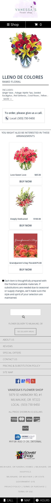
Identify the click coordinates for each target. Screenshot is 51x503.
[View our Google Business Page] (23, 382)
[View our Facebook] (18, 382)
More (6, 99)
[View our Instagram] (28, 382)
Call (9, 500)
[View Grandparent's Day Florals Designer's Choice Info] (25, 245)
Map (26, 500)
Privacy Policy (13, 486)
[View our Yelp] (33, 382)
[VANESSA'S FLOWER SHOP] (25, 17)
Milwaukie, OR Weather (19, 476)
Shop (15, 24)
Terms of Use (25, 491)
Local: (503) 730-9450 (25, 405)
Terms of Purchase (34, 486)
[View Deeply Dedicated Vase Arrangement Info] (25, 201)
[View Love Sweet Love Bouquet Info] (25, 157)
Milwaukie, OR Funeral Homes (16, 466)
